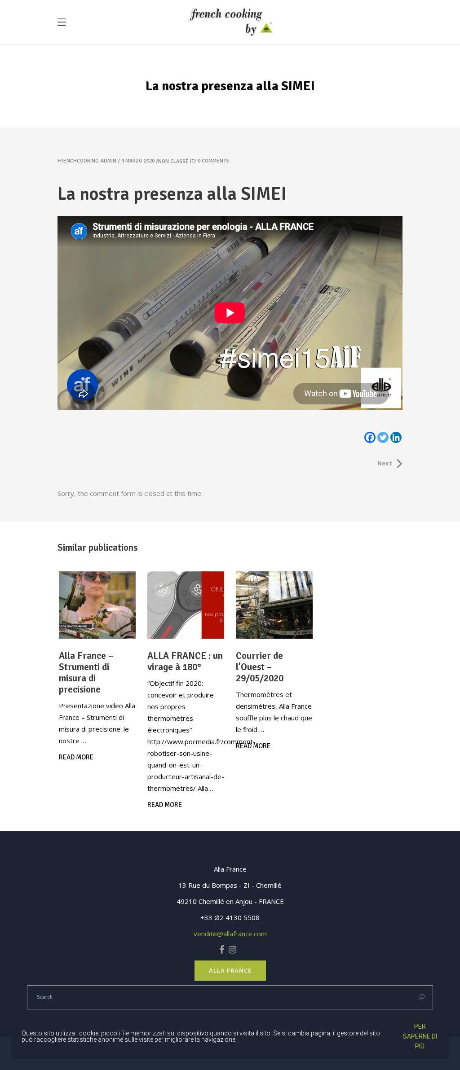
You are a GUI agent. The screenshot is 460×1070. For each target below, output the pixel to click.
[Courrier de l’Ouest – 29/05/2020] (274, 605)
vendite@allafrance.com (230, 933)
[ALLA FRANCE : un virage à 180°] (185, 605)
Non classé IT (176, 161)
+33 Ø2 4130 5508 (230, 917)
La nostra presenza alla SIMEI (172, 194)
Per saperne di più (420, 1036)
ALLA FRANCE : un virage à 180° (185, 661)
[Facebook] (370, 437)
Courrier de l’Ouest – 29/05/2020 (259, 667)
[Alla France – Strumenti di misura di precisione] (97, 605)
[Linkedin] (396, 437)
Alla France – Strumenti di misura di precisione (86, 672)
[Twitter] (383, 437)
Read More (76, 757)
